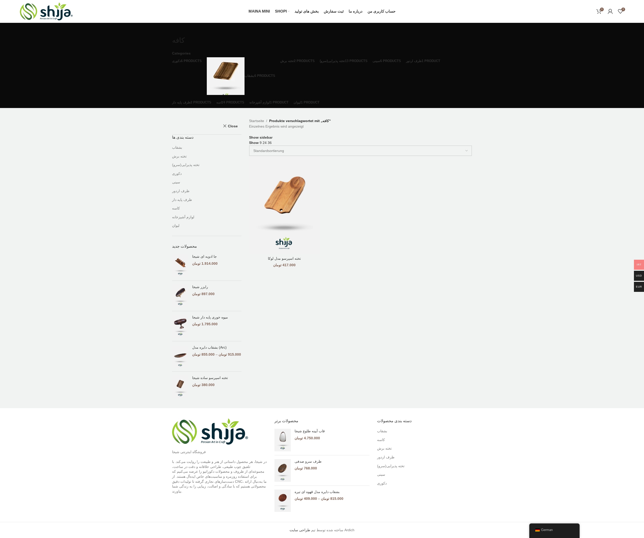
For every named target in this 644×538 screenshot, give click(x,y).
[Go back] (178, 29)
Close (233, 126)
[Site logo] (46, 11)
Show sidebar (260, 137)
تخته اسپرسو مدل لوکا (284, 258)
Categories (181, 53)
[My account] (610, 11)
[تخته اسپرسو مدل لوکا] (284, 205)
